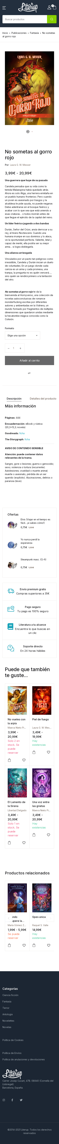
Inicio (5, 33)
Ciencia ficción (10, 995)
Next (50, 918)
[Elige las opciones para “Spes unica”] (34, 945)
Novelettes (8, 1020)
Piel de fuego (40, 719)
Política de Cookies (12, 1040)
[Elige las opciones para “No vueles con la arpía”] (9, 760)
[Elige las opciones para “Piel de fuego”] (34, 752)
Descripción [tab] (14, 398)
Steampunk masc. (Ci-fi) (33, 559)
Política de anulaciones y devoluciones (23, 1059)
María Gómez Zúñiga (19, 925)
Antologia (7, 1014)
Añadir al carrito (30, 360)
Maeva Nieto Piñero (18, 727)
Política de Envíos (11, 1053)
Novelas (6, 1027)
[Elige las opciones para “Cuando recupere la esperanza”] (9, 945)
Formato (9, 328)
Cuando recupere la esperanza (15, 920)
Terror (5, 1007)
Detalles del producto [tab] (43, 398)
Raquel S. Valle (40, 925)
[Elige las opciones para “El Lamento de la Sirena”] (9, 842)
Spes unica (39, 917)
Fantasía (34, 33)
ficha (22, 433)
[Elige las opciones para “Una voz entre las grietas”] (34, 834)
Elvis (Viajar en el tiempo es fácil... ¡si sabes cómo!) (35, 521)
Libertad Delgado (17, 810)
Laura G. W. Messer (20, 164)
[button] (4, 7)
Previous (8, 918)
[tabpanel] (29, 88)
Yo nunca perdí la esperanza (30, 541)
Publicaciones (19, 33)
